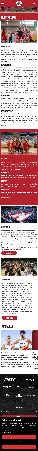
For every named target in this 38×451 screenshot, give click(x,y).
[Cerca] (36, 420)
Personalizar (19, 442)
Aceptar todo (19, 437)
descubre (9, 253)
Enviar (19, 416)
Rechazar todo (19, 447)
